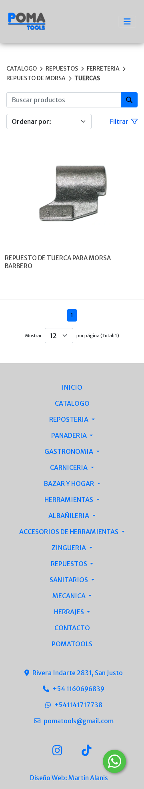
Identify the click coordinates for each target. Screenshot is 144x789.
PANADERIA (69, 435)
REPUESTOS (62, 68)
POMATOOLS (72, 644)
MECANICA (69, 596)
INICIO (72, 387)
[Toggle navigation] (127, 22)
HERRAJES (69, 612)
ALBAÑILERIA (69, 516)
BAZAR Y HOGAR (69, 483)
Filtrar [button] (120, 121)
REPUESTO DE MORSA (36, 78)
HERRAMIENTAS (69, 500)
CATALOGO (21, 68)
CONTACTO (72, 628)
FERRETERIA (103, 68)
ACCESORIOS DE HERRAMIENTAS (69, 532)
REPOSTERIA (69, 419)
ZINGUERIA (69, 548)
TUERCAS (87, 78)
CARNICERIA (69, 467)
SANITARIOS (69, 580)
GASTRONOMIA (69, 451)
